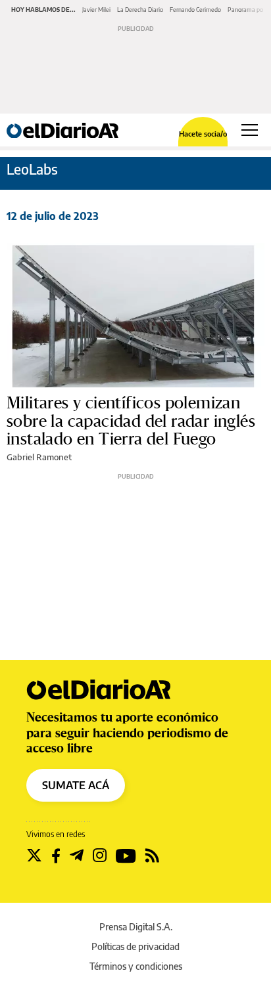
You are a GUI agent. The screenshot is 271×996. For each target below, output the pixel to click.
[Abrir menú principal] (249, 130)
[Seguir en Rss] (152, 855)
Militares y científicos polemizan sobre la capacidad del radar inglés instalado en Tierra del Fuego (131, 421)
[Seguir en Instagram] (100, 855)
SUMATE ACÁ (75, 785)
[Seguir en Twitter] (34, 855)
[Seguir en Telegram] (77, 855)
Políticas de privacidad (135, 946)
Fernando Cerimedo (195, 9)
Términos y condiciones (135, 966)
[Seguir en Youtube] (126, 855)
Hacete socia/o (203, 133)
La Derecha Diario (140, 9)
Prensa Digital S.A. (135, 926)
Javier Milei (96, 9)
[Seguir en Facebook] (56, 855)
